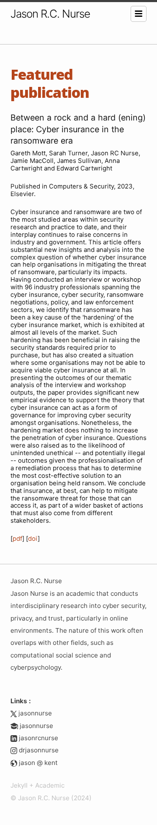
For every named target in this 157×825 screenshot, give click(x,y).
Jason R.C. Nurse (50, 13)
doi (33, 538)
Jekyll (19, 785)
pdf (17, 538)
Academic (49, 785)
